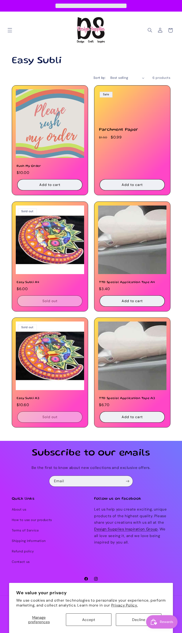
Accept (88, 619)
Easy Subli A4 (28, 282)
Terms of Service (25, 530)
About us (19, 509)
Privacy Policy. (124, 605)
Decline (138, 619)
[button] (10, 30)
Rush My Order (29, 166)
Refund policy (23, 551)
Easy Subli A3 (28, 398)
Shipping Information (29, 541)
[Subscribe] (128, 481)
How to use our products (32, 520)
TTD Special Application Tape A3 (127, 398)
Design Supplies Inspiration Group (126, 529)
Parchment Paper (118, 130)
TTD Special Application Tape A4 (127, 282)
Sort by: (99, 77)
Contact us (21, 562)
